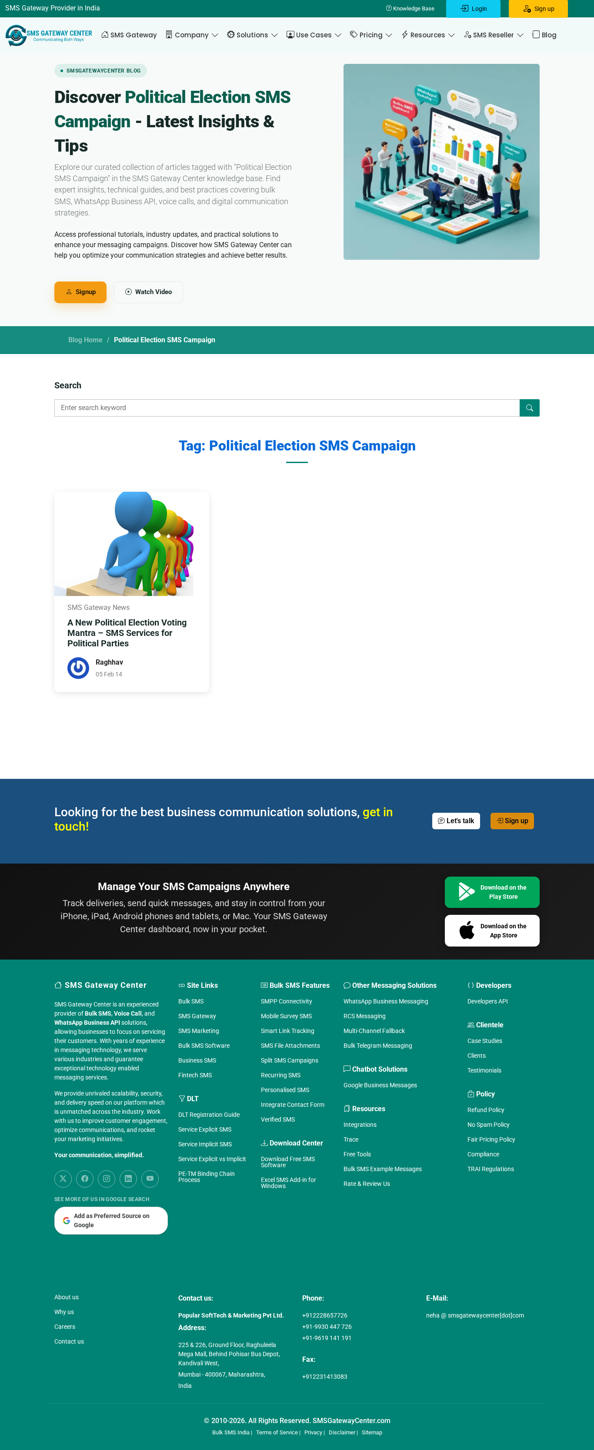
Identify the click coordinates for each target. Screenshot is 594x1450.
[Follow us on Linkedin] (128, 1179)
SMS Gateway (197, 1016)
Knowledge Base (413, 8)
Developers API (487, 1001)
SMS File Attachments (290, 1046)
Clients (476, 1056)
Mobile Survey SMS (286, 1016)
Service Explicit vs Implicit (212, 1159)
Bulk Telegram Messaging (378, 1046)
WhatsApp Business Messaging (386, 1001)
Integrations (360, 1125)
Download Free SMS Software (288, 1162)
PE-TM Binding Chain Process (206, 1177)
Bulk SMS (191, 1001)
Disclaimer (342, 1432)
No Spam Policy (488, 1125)
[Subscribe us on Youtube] (150, 1179)
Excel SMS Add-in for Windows (288, 1183)
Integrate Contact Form (292, 1105)
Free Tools (357, 1154)
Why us (64, 1312)
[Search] (530, 408)
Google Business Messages (380, 1085)
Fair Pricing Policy (491, 1139)
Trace (351, 1139)
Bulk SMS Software (204, 1046)
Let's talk (459, 821)
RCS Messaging (365, 1016)
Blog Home (85, 340)
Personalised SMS (285, 1090)
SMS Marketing (198, 1031)
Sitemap (372, 1432)
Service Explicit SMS (204, 1129)
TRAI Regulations (490, 1169)
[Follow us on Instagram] (106, 1179)
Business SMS (197, 1060)
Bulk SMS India (231, 1432)
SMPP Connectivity (286, 1001)
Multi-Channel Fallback (374, 1031)
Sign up (515, 821)
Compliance (483, 1154)
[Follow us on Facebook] (84, 1179)
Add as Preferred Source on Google (112, 1220)
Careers (64, 1327)
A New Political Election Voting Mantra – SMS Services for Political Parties (127, 633)
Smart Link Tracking (287, 1031)
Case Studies (484, 1041)
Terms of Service (277, 1432)
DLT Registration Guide (209, 1115)
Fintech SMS (195, 1075)
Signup (86, 292)
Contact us (69, 1341)
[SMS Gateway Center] (50, 35)
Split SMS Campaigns (289, 1060)
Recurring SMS (280, 1075)
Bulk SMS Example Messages (383, 1169)
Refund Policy (485, 1110)
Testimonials (484, 1070)
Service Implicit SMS (205, 1144)
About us (66, 1297)
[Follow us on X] (63, 1179)
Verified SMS (278, 1119)
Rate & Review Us (367, 1184)
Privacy (313, 1432)
